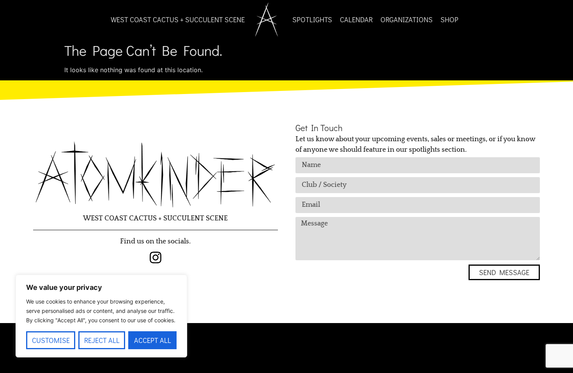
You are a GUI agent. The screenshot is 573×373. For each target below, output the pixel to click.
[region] (101, 316)
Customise (51, 340)
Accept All (152, 340)
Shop (449, 19)
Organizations (406, 19)
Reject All (102, 340)
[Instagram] (155, 257)
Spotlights (312, 19)
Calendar (356, 19)
